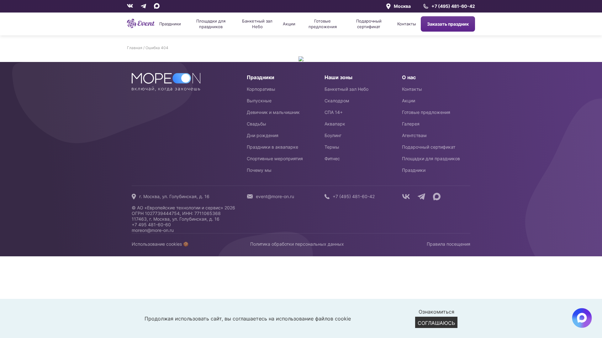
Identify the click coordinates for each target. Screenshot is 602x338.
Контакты (406, 23)
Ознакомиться (436, 311)
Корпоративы (261, 89)
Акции (289, 23)
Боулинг (333, 135)
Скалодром (337, 100)
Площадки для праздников (210, 23)
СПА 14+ (334, 112)
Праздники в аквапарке (272, 147)
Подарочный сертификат (369, 23)
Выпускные (259, 100)
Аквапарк (335, 123)
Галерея (411, 123)
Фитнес (332, 158)
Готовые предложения (323, 23)
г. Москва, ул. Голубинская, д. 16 (174, 196)
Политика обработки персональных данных (297, 244)
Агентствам (414, 135)
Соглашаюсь (436, 323)
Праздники (170, 23)
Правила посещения (448, 244)
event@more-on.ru (275, 196)
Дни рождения (262, 135)
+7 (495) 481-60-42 (453, 6)
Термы (332, 147)
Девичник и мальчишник (273, 112)
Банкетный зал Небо (257, 23)
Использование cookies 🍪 (160, 244)
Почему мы (259, 170)
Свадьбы (256, 123)
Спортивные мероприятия (275, 158)
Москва (402, 6)
